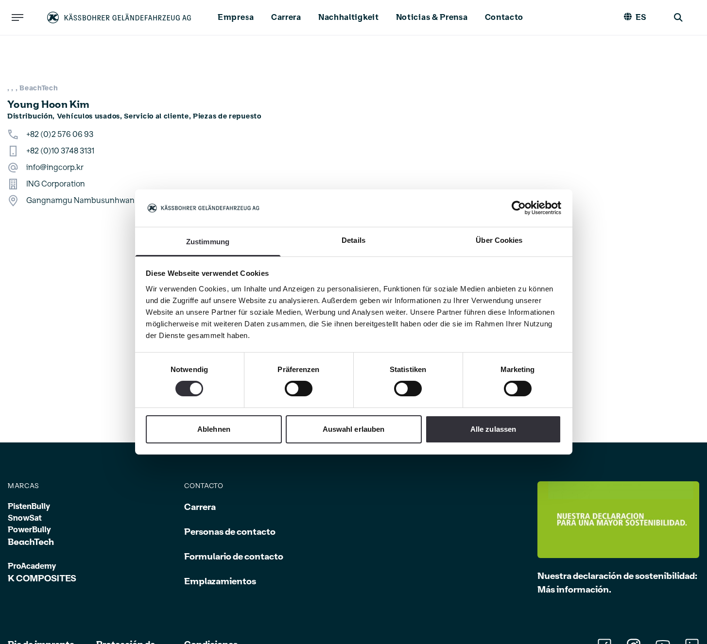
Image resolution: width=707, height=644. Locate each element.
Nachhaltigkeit (348, 17)
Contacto (504, 17)
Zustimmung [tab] (207, 241)
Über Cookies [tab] (499, 240)
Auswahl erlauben (354, 429)
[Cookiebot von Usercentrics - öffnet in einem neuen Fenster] (518, 208)
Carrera (286, 17)
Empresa (236, 17)
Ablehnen (213, 429)
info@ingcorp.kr (55, 167)
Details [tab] (353, 240)
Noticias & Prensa (432, 17)
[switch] (298, 388)
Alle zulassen (493, 429)
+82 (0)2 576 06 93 (59, 134)
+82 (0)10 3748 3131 (60, 151)
